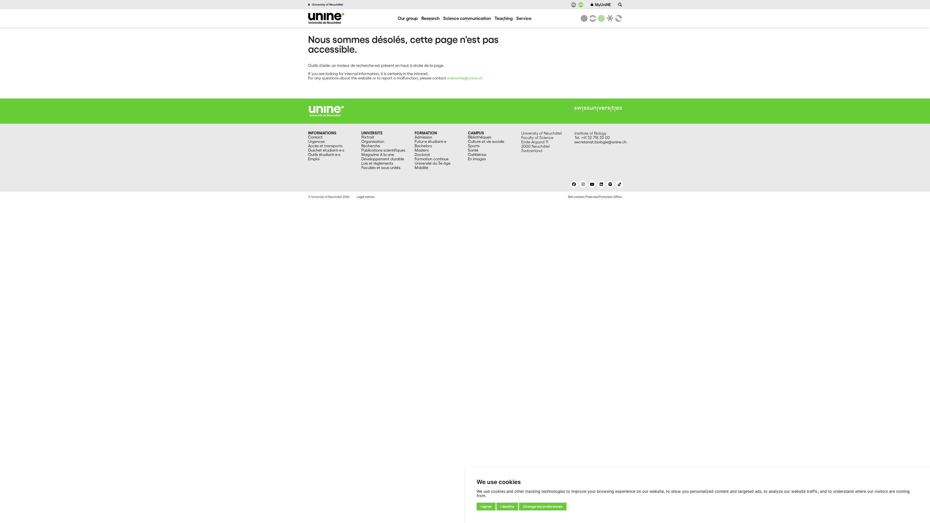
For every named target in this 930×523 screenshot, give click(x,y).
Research (430, 18)
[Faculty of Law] (609, 18)
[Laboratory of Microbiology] (326, 18)
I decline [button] (507, 506)
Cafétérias (477, 154)
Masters (422, 150)
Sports (474, 146)
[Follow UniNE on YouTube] (592, 184)
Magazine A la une (377, 154)
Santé (473, 150)
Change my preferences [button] (543, 506)
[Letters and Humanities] (592, 18)
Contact (315, 137)
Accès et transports (325, 146)
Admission (423, 137)
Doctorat (422, 154)
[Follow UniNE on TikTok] (619, 184)
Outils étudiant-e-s (324, 154)
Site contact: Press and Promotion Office (595, 196)
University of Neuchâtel (327, 4)
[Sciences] (600, 18)
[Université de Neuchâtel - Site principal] (326, 110)
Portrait (367, 137)
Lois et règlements (377, 163)
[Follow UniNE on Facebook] (574, 184)
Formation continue (432, 159)
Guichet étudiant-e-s (326, 150)
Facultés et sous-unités (380, 167)
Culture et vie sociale (486, 141)
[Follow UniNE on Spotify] (610, 184)
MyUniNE (603, 4)
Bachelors (423, 146)
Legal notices (365, 196)
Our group (408, 18)
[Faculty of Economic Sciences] (617, 18)
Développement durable (382, 159)
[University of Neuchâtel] (584, 18)
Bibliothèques (479, 137)
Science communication (467, 18)
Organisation (372, 141)
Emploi (313, 159)
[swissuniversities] (598, 108)
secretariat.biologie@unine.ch (600, 142)
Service (523, 18)
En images (477, 159)
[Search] (620, 4)
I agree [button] (486, 506)
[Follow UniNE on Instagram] (583, 184)
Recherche (370, 146)
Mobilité (421, 167)
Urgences (316, 141)
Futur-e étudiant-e (430, 141)
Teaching (504, 18)
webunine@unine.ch (465, 78)
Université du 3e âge (432, 163)
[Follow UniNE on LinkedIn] (601, 184)
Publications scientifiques (383, 150)
